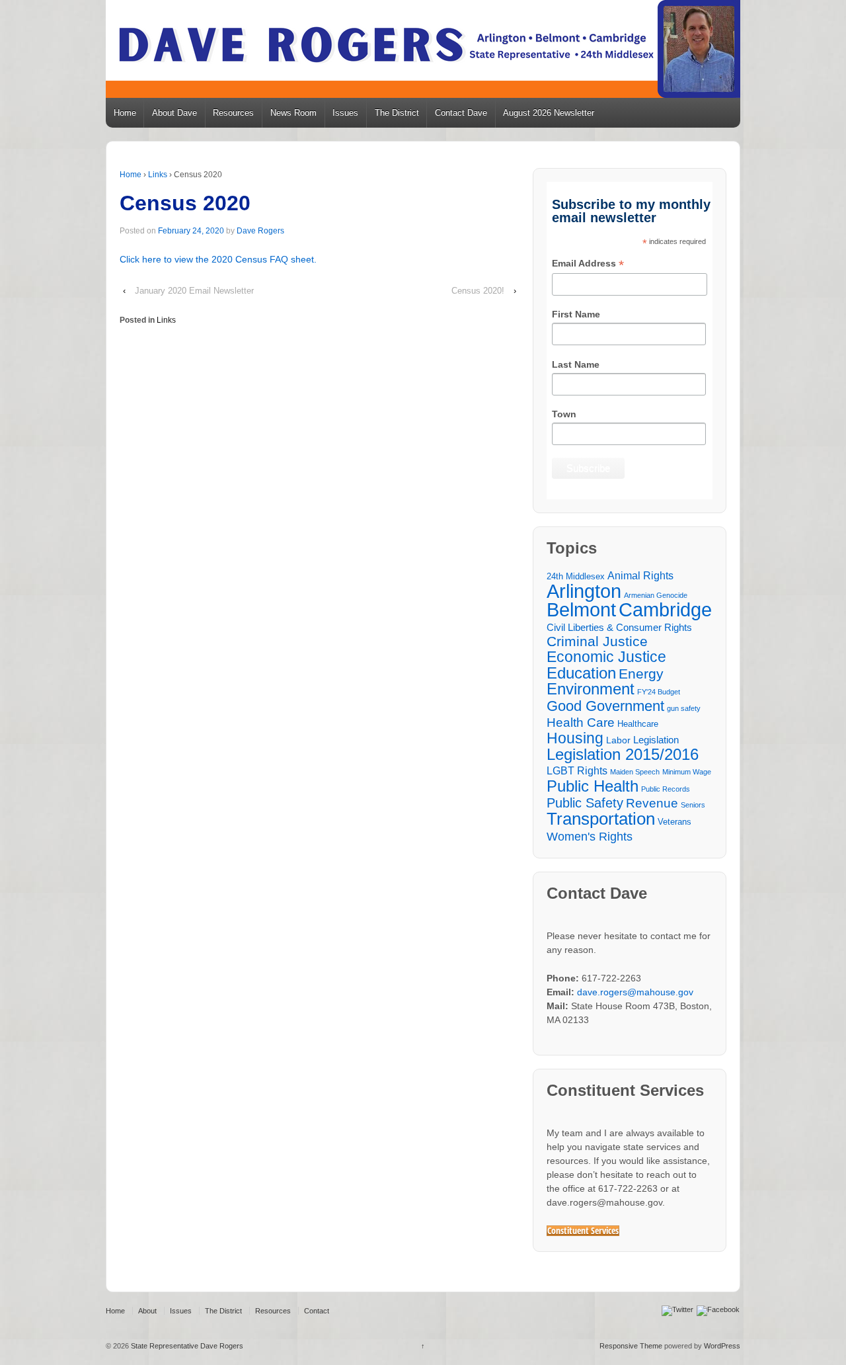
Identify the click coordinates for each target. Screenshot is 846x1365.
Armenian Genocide (655, 595)
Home (125, 113)
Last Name (575, 364)
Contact (316, 1311)
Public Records (665, 789)
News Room (293, 113)
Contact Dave (461, 113)
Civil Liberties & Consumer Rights (619, 627)
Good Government (605, 706)
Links (157, 174)
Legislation (656, 739)
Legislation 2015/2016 (623, 754)
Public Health (592, 786)
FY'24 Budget (658, 692)
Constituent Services (583, 1230)
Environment (590, 689)
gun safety (684, 708)
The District (397, 113)
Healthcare (637, 724)
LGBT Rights (577, 770)
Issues (345, 113)
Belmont (581, 609)
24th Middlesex (576, 576)
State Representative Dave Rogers (186, 1346)
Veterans (674, 822)
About (147, 1311)
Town (564, 414)
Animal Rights (640, 575)
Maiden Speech (635, 772)
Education (581, 673)
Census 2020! (477, 291)
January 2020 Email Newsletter (194, 291)
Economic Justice (606, 657)
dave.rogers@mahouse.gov (635, 992)
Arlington (584, 591)
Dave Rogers (260, 230)
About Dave (174, 113)
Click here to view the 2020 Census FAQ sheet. (218, 259)
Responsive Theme (630, 1346)
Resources (233, 113)
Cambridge (665, 609)
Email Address (588, 264)
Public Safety (585, 803)
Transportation (601, 819)
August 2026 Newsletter (548, 113)
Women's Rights (590, 836)
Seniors (693, 805)
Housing (575, 738)
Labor (618, 740)
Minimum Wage (686, 772)
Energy (641, 674)
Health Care (581, 722)
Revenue (652, 803)
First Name (576, 314)
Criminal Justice (597, 642)
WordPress (722, 1346)
